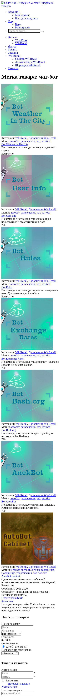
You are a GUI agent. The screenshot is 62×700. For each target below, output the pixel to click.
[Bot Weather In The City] (27, 134)
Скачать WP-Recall (26, 58)
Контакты (7, 601)
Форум (12, 46)
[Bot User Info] (27, 206)
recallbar (15, 569)
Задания (13, 52)
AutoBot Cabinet (10, 576)
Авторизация (9, 686)
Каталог (13, 37)
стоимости (21, 646)
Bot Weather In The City (14, 144)
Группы (12, 49)
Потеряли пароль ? (19, 683)
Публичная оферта (12, 597)
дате (8, 646)
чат (38, 141)
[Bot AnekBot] (27, 492)
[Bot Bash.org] (27, 420)
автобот (15, 141)
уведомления (24, 572)
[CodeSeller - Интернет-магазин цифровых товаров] (31, 6)
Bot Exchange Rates (12, 358)
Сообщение (8, 572)
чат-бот (46, 141)
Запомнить (12, 680)
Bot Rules (6, 287)
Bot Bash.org (8, 430)
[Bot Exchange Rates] (27, 349)
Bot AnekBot (8, 501)
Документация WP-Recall (30, 62)
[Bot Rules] (27, 277)
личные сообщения (42, 569)
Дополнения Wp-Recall (42, 137)
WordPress (21, 40)
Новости (13, 68)
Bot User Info (8, 215)
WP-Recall (21, 43)
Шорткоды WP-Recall (27, 65)
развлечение (28, 141)
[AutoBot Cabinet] (27, 563)
